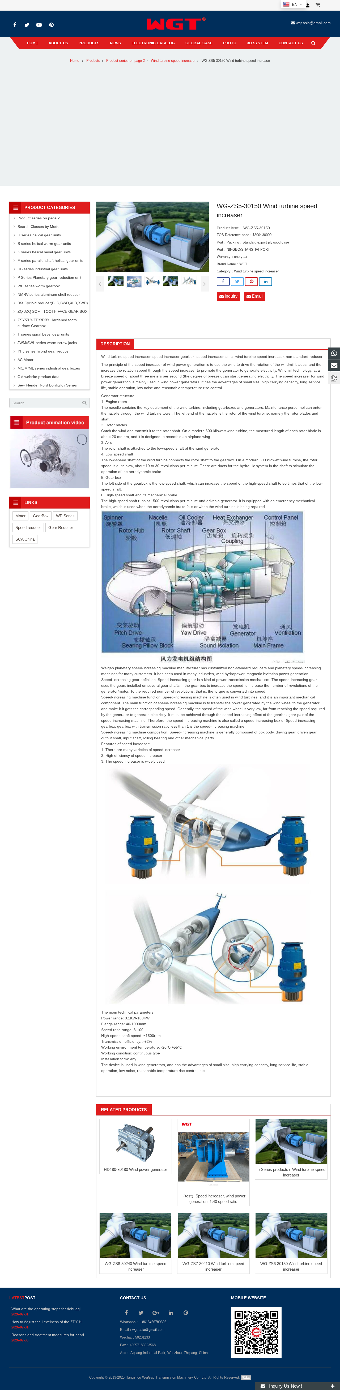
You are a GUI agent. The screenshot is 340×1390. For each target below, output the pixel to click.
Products (93, 61)
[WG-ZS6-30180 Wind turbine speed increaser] (291, 1235)
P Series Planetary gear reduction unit (49, 277)
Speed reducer (28, 527)
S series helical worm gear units (44, 243)
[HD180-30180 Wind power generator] (135, 1141)
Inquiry (230, 296)
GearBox (41, 516)
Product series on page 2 (125, 61)
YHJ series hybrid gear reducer (44, 351)
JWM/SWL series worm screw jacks (47, 343)
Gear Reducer (60, 527)
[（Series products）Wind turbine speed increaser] (291, 1141)
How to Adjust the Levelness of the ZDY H (46, 1322)
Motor (20, 516)
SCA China (25, 539)
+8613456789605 (152, 1322)
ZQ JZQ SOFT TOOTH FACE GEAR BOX (52, 311)
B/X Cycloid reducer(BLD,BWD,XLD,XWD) (53, 303)
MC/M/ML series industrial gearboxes (49, 368)
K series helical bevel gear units (44, 252)
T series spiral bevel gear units (43, 334)
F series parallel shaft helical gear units (50, 260)
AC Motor (25, 360)
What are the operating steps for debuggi (45, 1309)
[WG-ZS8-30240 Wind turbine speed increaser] (135, 1235)
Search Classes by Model (39, 226)
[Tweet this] (237, 281)
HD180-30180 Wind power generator (135, 1169)
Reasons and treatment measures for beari (47, 1335)
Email (257, 296)
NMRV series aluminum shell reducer (49, 294)
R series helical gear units (39, 235)
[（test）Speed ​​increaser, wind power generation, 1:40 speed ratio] (213, 1155)
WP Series (65, 516)
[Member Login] (307, 5)
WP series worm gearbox (39, 286)
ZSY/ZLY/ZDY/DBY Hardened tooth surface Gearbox (47, 323)
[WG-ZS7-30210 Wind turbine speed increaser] (213, 1235)
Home (74, 61)
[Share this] (223, 281)
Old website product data (39, 377)
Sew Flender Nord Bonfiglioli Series (47, 385)
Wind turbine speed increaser (173, 61)
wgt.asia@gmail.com (313, 23)
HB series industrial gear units (43, 269)
